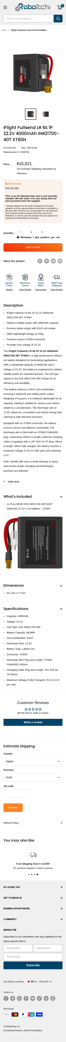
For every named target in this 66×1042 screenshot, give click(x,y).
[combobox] (29, 18)
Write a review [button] (33, 722)
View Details (25, 289)
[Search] (58, 18)
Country (8, 753)
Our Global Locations (14, 981)
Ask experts (40, 289)
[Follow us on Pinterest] (26, 998)
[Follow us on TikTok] (39, 998)
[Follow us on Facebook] (6, 998)
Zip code (9, 786)
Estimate (13, 807)
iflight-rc (10, 148)
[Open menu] (5, 7)
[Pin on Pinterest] (46, 261)
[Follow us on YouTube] (32, 998)
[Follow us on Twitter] (12, 998)
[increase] (42, 232)
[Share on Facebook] (39, 261)
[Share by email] (60, 261)
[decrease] (20, 232)
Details (9, 289)
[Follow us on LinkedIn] (46, 998)
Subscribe (33, 965)
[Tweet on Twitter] (53, 261)
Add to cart (33, 247)
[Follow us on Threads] (52, 998)
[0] (59, 7)
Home (4, 30)
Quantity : (9, 233)
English (44, 981)
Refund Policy (11, 822)
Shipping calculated (42, 168)
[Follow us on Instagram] (19, 998)
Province (9, 770)
